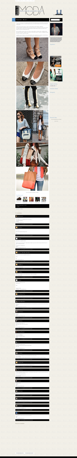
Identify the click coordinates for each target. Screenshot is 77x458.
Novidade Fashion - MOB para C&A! (37, 202)
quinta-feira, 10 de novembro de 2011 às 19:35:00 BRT (24, 224)
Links (29, 0)
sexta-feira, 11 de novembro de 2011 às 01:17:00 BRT (24, 308)
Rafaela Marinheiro (21, 301)
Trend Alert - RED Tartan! (31, 202)
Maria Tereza (20, 369)
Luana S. (19, 380)
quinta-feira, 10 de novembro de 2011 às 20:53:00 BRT (24, 249)
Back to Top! (45, 457)
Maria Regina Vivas (21, 294)
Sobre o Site (21, 0)
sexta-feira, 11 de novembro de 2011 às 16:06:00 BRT (24, 366)
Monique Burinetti (21, 331)
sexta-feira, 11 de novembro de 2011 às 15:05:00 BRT (24, 359)
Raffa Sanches (20, 216)
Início (17, 0)
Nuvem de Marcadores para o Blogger (56, 119)
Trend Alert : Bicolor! (21, 19)
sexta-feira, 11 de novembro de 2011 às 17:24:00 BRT (24, 395)
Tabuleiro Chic (20, 362)
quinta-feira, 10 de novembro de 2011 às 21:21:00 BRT (24, 261)
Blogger (35, 457)
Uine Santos (20, 353)
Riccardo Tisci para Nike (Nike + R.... (18, 202)
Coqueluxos (20, 271)
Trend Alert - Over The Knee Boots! (25, 202)
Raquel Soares (20, 311)
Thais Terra (20, 227)
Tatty (19, 342)
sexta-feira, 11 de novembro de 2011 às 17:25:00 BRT (24, 402)
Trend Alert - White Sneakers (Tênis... (43, 202)
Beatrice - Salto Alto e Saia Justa (24, 252)
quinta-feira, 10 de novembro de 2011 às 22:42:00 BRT (24, 298)
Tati (18, 413)
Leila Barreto (20, 264)
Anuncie (32, 0)
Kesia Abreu (20, 320)
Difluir (41, 457)
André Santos (20, 391)
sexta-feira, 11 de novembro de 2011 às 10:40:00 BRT (24, 317)
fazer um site (56, 121)
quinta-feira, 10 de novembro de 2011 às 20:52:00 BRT (24, 235)
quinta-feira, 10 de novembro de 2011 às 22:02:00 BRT (24, 268)
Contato (25, 0)
